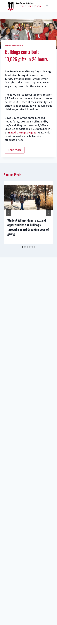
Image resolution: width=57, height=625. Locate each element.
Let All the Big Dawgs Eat (23, 132)
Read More (15, 150)
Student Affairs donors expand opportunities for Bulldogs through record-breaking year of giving (28, 227)
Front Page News (14, 45)
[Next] (48, 212)
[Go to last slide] (8, 212)
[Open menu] (47, 6)
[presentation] (28, 197)
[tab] (22, 247)
